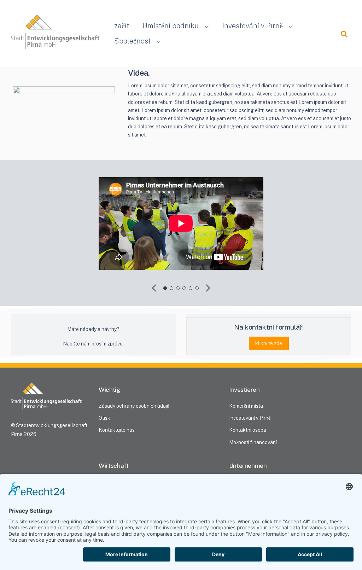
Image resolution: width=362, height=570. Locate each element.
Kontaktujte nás (117, 430)
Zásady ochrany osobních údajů (134, 406)
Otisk (104, 418)
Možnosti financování (253, 442)
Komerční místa (246, 406)
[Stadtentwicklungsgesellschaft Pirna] (55, 41)
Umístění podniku (170, 26)
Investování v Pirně (252, 26)
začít (121, 26)
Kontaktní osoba (247, 430)
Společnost (132, 41)
